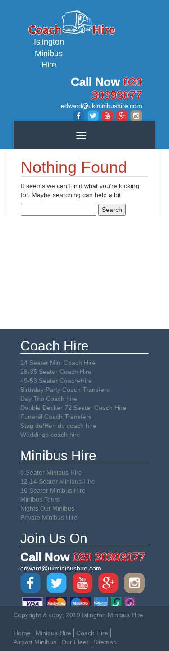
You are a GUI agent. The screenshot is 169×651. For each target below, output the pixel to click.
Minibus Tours (40, 499)
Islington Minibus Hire (49, 53)
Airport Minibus (35, 642)
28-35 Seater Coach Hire (55, 371)
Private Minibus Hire (49, 517)
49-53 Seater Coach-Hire (56, 380)
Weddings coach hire (50, 434)
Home (22, 633)
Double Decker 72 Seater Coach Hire (73, 407)
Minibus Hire (53, 633)
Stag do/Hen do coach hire (58, 425)
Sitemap (105, 642)
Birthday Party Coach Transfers (65, 389)
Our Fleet (74, 642)
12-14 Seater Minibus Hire (57, 481)
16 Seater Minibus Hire (53, 490)
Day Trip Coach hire (48, 398)
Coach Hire (92, 633)
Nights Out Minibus (47, 508)
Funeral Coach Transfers (55, 416)
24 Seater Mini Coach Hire (58, 362)
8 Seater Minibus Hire (51, 472)
